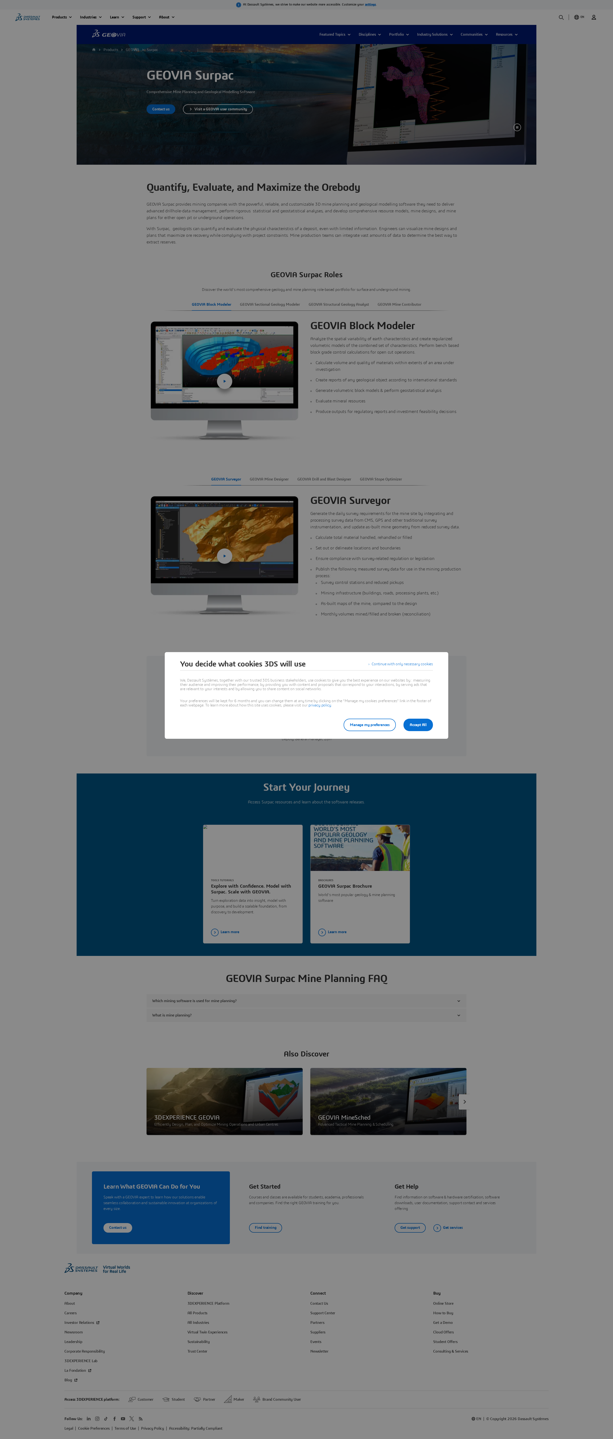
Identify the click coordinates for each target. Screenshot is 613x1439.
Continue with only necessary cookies (402, 664)
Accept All (418, 725)
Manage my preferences (370, 725)
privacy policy (319, 705)
